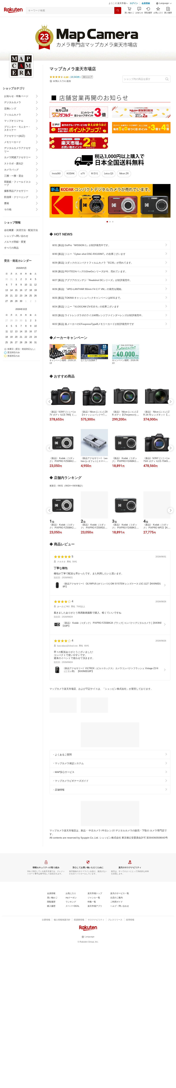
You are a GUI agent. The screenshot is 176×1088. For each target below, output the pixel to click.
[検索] (117, 10)
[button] (164, 3)
